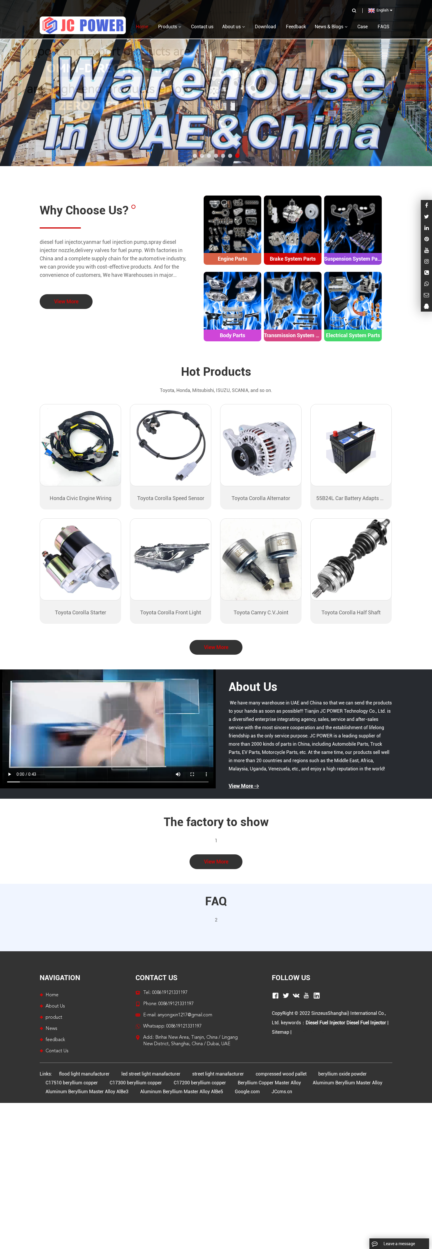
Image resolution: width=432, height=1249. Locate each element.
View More (66, 301)
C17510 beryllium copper (72, 1083)
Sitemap (280, 1032)
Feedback (296, 26)
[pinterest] (426, 239)
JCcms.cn (282, 1091)
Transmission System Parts (293, 335)
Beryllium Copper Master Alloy (269, 1083)
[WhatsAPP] (426, 283)
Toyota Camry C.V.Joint (261, 612)
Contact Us (57, 1051)
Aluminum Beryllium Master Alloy (347, 1083)
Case (362, 26)
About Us (253, 687)
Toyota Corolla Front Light (170, 612)
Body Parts (232, 335)
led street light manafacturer (150, 1074)
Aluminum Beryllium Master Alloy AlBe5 (181, 1091)
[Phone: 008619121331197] (426, 272)
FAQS (383, 26)
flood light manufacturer (84, 1074)
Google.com (247, 1091)
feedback (55, 1040)
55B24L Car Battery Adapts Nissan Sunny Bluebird (351, 498)
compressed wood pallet (281, 1074)
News (51, 1028)
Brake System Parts (293, 259)
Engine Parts (232, 259)
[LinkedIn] (426, 227)
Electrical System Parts (353, 335)
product (54, 1017)
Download (265, 26)
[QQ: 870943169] (426, 306)
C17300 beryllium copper (136, 1083)
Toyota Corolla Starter (80, 612)
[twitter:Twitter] (426, 216)
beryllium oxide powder (342, 1074)
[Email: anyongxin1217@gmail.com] (426, 294)
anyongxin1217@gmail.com (185, 1015)
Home (52, 995)
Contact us (202, 26)
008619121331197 (184, 1026)
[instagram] (426, 250)
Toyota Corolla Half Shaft (351, 612)
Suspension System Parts (353, 259)
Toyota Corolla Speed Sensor (170, 498)
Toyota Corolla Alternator (261, 498)
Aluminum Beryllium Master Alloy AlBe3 (87, 1091)
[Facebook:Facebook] (426, 205)
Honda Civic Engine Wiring (80, 498)
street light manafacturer (218, 1074)
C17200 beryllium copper (200, 1083)
